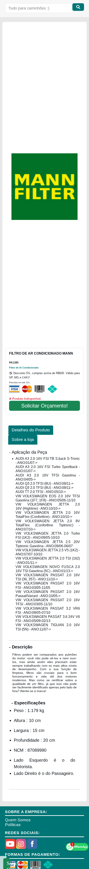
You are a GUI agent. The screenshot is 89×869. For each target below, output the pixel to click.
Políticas (13, 824)
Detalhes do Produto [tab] (31, 430)
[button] (14, 186)
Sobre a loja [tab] (23, 439)
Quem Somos (18, 820)
